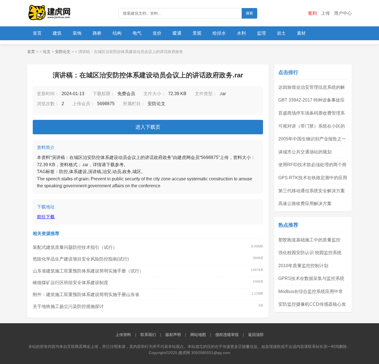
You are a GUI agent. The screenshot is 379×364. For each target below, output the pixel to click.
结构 (117, 33)
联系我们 (148, 334)
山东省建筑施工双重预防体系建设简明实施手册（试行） (88, 271)
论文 (46, 51)
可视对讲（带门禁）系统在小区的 (311, 126)
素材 (301, 33)
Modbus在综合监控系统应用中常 (310, 291)
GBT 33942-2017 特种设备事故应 (311, 100)
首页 (37, 33)
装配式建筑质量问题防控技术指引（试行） (75, 247)
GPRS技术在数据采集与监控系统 (311, 278)
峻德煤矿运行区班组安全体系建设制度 (70, 282)
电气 (137, 33)
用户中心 (343, 13)
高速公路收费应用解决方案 (305, 203)
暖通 (177, 33)
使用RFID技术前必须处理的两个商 (312, 164)
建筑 (57, 33)
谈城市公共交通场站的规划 (305, 152)
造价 (157, 33)
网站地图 (198, 334)
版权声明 (173, 334)
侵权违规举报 (227, 334)
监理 (261, 33)
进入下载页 (147, 127)
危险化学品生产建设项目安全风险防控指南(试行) (81, 259)
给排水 (219, 33)
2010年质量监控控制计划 (303, 265)
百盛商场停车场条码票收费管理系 (311, 113)
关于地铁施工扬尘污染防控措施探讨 (68, 306)
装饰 (77, 33)
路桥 (97, 33)
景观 (197, 33)
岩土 (281, 33)
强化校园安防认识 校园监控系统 (310, 252)
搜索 (249, 13)
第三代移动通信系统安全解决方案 (311, 190)
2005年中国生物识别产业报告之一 (312, 138)
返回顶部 (256, 334)
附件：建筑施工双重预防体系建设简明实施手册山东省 (86, 294)
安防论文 (62, 51)
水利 (241, 33)
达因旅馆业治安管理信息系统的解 (311, 87)
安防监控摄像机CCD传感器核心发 (312, 304)
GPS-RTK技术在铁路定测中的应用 (312, 177)
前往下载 (46, 216)
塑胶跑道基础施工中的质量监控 (309, 239)
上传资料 (123, 334)
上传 (325, 13)
